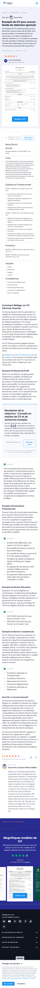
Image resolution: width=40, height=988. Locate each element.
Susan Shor (18, 17)
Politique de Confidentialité (14, 978)
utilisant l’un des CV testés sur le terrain (21, 355)
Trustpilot (27, 862)
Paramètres (21, 983)
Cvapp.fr (7, 357)
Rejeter (28, 975)
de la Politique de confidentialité (22, 452)
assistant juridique (10, 826)
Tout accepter (8, 983)
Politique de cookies (29, 978)
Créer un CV (20, 896)
